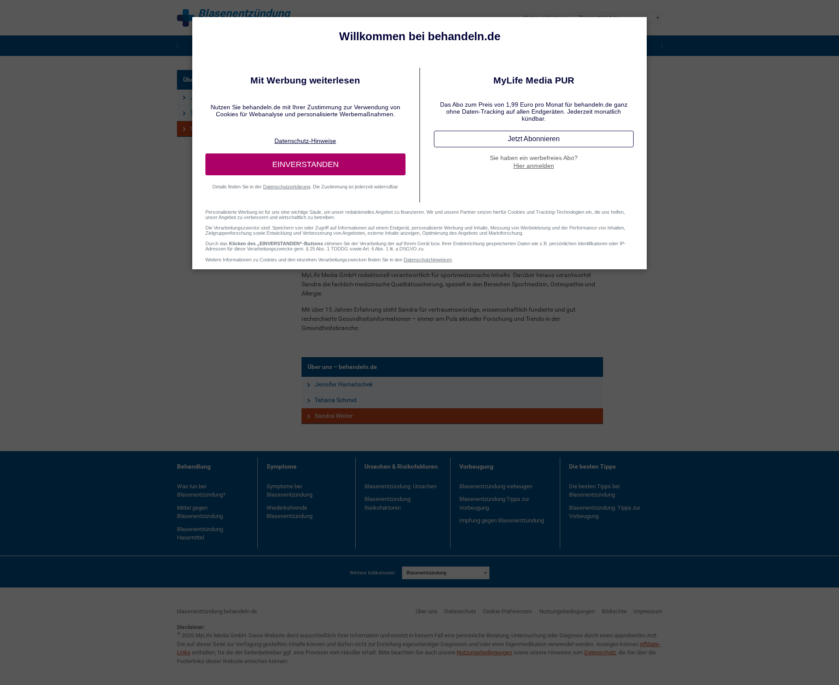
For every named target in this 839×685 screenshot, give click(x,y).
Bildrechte (614, 611)
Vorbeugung (476, 466)
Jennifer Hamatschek (344, 384)
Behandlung (194, 466)
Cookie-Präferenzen (507, 611)
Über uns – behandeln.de (342, 366)
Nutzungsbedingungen (567, 611)
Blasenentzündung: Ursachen (400, 486)
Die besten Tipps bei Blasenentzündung (594, 490)
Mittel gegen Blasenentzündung (200, 512)
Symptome (282, 466)
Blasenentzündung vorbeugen (495, 486)
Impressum (648, 611)
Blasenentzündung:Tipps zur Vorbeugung (494, 503)
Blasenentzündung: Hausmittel (200, 533)
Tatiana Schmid (336, 399)
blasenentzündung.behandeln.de (217, 611)
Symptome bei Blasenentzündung (289, 490)
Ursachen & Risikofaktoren (401, 466)
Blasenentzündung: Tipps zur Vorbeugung (604, 512)
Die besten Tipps (592, 466)
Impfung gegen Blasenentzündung (501, 520)
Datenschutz (460, 611)
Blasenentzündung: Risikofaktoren (388, 503)
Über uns (426, 611)
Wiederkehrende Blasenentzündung (289, 512)
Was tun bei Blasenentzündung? (201, 490)
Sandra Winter (334, 415)
